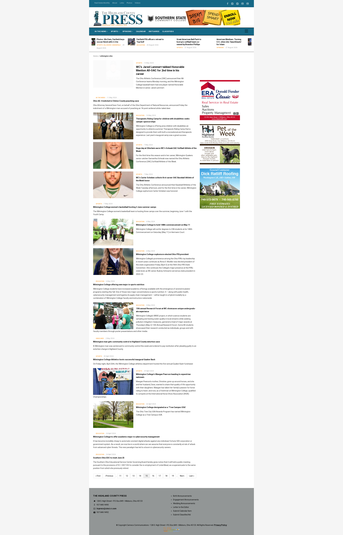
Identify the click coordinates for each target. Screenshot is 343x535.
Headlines (100, 338)
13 (134, 476)
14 (141, 476)
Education (112, 45)
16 (154, 476)
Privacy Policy (220, 525)
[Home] (118, 18)
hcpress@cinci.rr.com (106, 508)
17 (161, 476)
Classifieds (168, 31)
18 (167, 476)
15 (148, 476)
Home (95, 56)
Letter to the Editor (181, 507)
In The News (101, 31)
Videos (137, 3)
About (114, 3)
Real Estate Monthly (102, 3)
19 (174, 476)
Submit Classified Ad (182, 515)
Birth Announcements (182, 496)
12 (128, 476)
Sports (114, 31)
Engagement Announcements (186, 500)
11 (121, 476)
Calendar (141, 31)
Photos (129, 3)
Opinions (127, 31)
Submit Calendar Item (182, 511)
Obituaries (154, 31)
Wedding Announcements (184, 503)
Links (122, 3)
